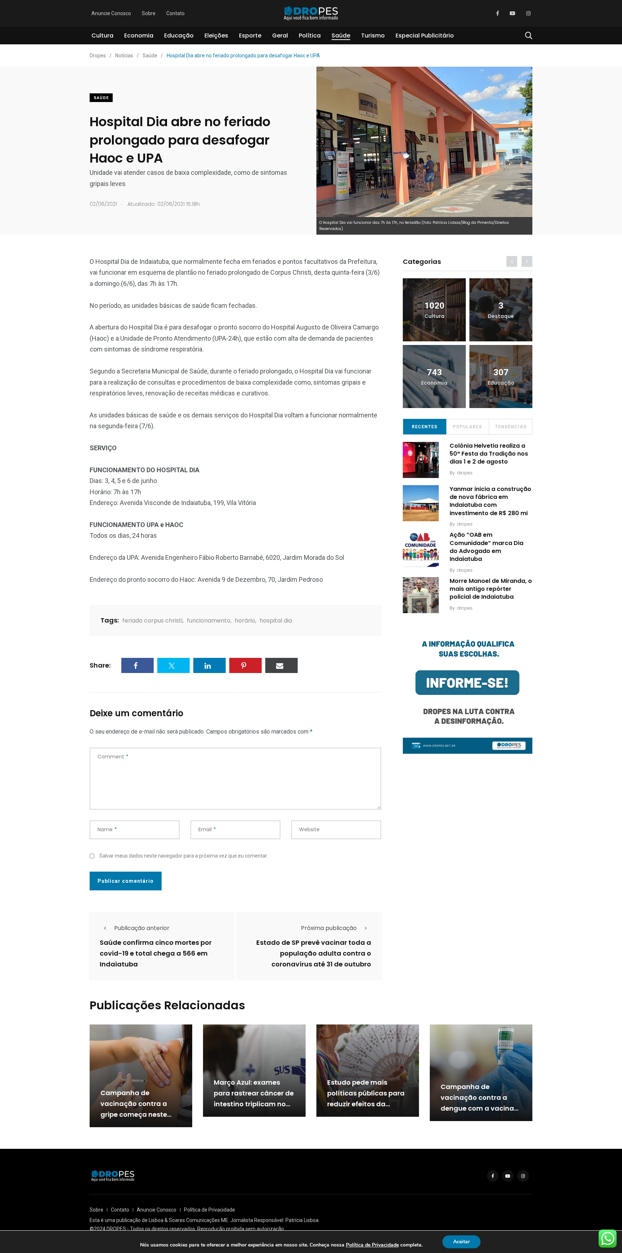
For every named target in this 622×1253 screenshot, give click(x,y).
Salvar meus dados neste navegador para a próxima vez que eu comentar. (183, 856)
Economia (138, 35)
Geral (280, 35)
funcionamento (208, 620)
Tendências (511, 426)
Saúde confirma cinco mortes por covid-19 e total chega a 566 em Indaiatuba (156, 953)
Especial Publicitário (425, 35)
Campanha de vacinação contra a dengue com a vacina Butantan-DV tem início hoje (481, 1108)
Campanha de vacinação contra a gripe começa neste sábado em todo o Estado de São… (133, 1114)
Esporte (250, 35)
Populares (467, 426)
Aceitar (461, 1241)
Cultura (102, 35)
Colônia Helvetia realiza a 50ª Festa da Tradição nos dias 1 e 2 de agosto (489, 454)
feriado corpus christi (152, 620)
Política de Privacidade (209, 1210)
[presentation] (511, 261)
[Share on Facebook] (137, 665)
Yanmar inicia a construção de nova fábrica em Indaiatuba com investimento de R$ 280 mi (490, 501)
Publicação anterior (142, 928)
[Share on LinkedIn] (209, 665)
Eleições (216, 35)
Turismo (373, 35)
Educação (179, 35)
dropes (465, 473)
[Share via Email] (281, 665)
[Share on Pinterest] (245, 665)
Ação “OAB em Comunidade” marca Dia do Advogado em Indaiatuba (486, 547)
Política (310, 35)
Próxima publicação (329, 928)
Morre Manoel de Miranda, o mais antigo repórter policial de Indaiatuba (491, 589)
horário (245, 620)
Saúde (341, 35)
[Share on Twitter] (173, 665)
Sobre (149, 13)
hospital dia (276, 620)
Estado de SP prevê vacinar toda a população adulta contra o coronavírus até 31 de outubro (313, 953)
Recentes (424, 426)
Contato (175, 13)
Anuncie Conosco (111, 13)
